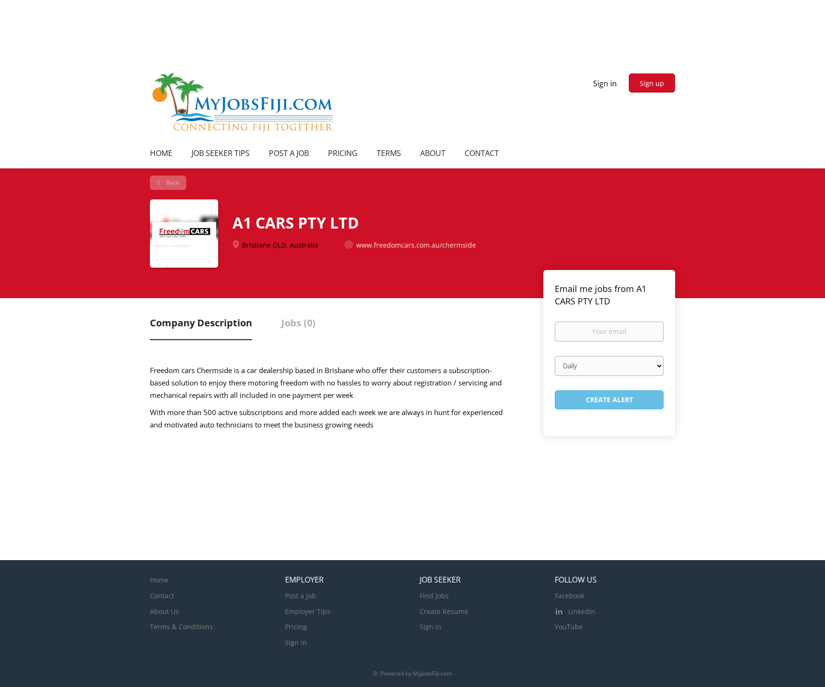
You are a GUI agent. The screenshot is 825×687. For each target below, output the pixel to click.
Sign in (605, 83)
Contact (162, 595)
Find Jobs (434, 595)
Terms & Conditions (181, 626)
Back (172, 182)
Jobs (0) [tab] (298, 322)
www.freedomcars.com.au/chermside (416, 245)
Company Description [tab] (201, 322)
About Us (164, 611)
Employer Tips (307, 611)
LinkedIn (581, 611)
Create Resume (444, 611)
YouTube (569, 626)
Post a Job (300, 595)
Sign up (652, 83)
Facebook (569, 595)
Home (159, 579)
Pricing (296, 626)
